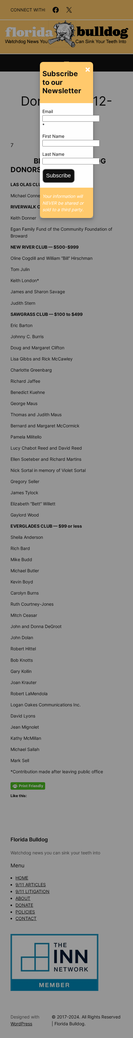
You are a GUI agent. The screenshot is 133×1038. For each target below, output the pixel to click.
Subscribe (58, 175)
